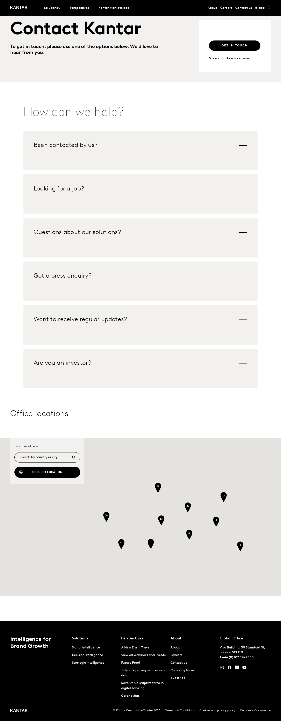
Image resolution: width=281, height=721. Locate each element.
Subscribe (178, 678)
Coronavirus (130, 696)
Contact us (243, 8)
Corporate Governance (255, 710)
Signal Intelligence (86, 647)
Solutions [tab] (51, 8)
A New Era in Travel (135, 647)
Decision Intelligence (87, 655)
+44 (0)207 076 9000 (237, 657)
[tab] (140, 145)
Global (260, 8)
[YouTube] (237, 668)
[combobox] (47, 457)
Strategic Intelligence (88, 662)
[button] (151, 544)
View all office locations (229, 58)
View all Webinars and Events (143, 655)
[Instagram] (222, 668)
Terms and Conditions (180, 710)
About (212, 8)
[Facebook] (229, 668)
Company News (182, 670)
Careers (226, 8)
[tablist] (140, 259)
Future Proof (130, 662)
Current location (47, 472)
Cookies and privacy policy (217, 710)
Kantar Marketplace (114, 8)
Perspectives (79, 8)
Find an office (26, 446)
